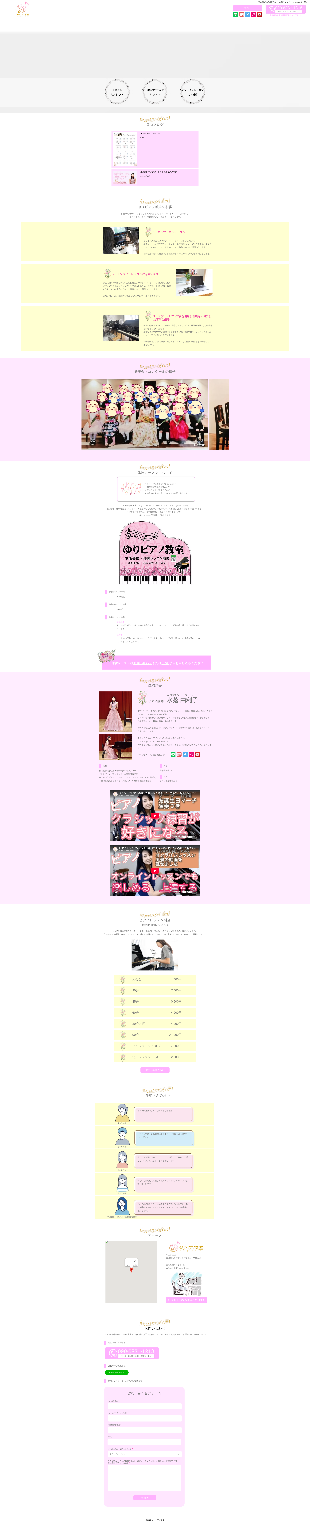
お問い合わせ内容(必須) (120, 1449)
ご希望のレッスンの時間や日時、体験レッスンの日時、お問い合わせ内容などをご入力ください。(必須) (143, 1462)
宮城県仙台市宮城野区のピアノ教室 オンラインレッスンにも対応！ (282, 2)
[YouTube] (259, 14)
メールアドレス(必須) (117, 1413)
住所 (110, 1437)
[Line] (235, 14)
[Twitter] (247, 14)
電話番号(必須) (114, 1425)
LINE (165, 663)
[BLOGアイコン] (241, 14)
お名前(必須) (113, 1401)
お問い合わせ (142, 663)
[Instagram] (253, 14)
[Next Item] (224, 414)
